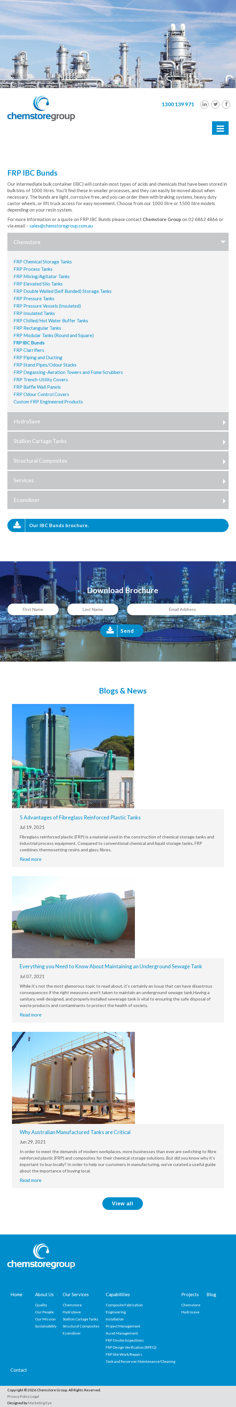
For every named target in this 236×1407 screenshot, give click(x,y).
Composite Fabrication (124, 1305)
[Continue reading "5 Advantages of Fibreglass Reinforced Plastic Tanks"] (73, 756)
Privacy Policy (18, 1396)
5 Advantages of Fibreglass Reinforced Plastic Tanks (80, 817)
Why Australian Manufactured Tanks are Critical (75, 1132)
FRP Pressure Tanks (34, 298)
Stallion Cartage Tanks (40, 440)
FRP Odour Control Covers (41, 394)
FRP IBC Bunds (29, 342)
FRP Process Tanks (33, 269)
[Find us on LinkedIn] (204, 104)
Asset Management (122, 1333)
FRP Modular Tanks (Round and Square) (54, 335)
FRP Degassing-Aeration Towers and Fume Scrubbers (68, 372)
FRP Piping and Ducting (38, 357)
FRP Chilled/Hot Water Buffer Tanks (51, 320)
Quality (41, 1305)
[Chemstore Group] (41, 108)
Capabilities (118, 1294)
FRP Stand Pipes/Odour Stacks (45, 364)
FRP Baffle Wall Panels (37, 387)
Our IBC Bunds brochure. (59, 525)
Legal (34, 1396)
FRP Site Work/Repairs (124, 1354)
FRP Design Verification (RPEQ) (131, 1347)
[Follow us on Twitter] (215, 104)
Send (127, 631)
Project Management (123, 1326)
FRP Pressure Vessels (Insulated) (47, 306)
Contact (18, 1370)
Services (24, 480)
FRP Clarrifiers (29, 350)
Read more (30, 859)
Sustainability (46, 1326)
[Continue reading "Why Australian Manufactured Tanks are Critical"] (73, 1077)
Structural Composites (40, 460)
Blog (211, 1294)
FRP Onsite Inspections (125, 1340)
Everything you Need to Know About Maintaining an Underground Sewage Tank (111, 966)
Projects (190, 1294)
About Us (44, 1294)
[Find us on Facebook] (226, 104)
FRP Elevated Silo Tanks (38, 283)
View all (122, 1204)
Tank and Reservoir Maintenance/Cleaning (140, 1361)
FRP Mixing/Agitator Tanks (42, 276)
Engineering (116, 1312)
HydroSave (27, 421)
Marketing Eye (40, 1403)
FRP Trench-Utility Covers (41, 379)
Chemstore (27, 242)
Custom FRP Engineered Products (48, 401)
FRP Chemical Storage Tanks (43, 261)
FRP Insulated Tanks (34, 313)
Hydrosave (190, 1312)
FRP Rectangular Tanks (37, 328)
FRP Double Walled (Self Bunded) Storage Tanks (63, 291)
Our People (44, 1312)
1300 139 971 (178, 104)
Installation (115, 1319)
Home (16, 1294)
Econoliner (27, 499)
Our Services (76, 1294)
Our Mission (45, 1319)
